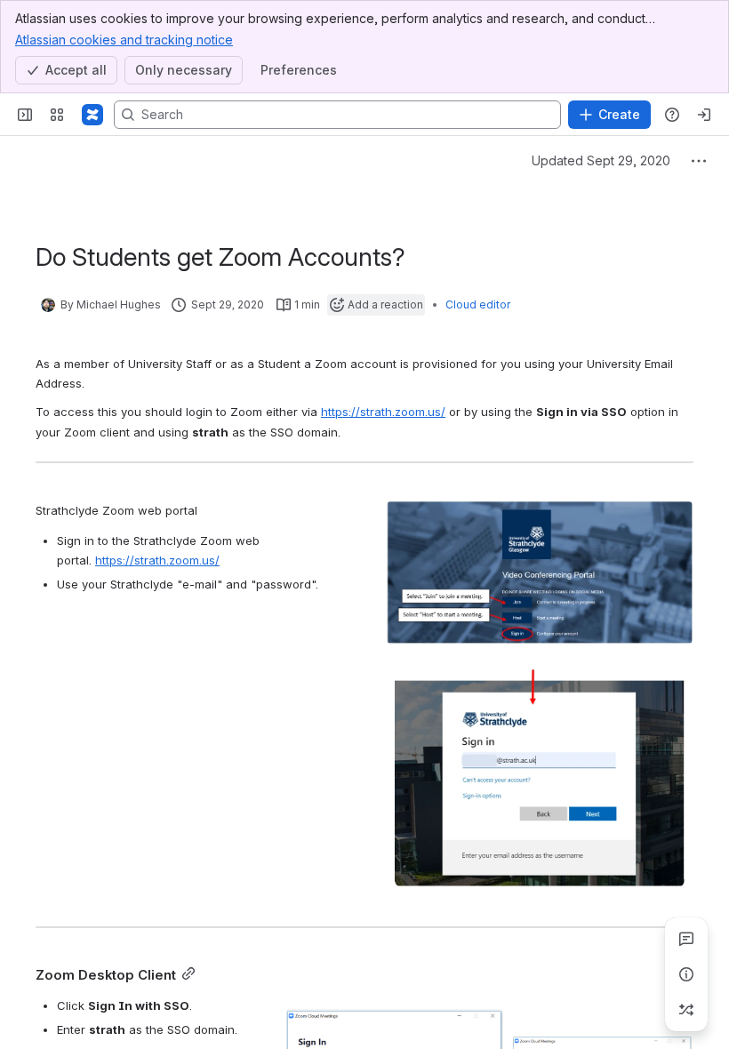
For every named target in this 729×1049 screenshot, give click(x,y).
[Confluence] (92, 114)
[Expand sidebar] (25, 114)
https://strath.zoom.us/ (383, 411)
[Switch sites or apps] (57, 114)
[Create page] (686, 1010)
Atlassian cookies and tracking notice (124, 39)
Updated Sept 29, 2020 (601, 160)
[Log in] (704, 114)
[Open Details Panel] (686, 974)
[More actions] (699, 161)
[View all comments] (686, 939)
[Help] (672, 114)
